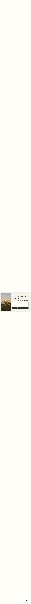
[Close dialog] (29, 293)
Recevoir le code (20, 307)
